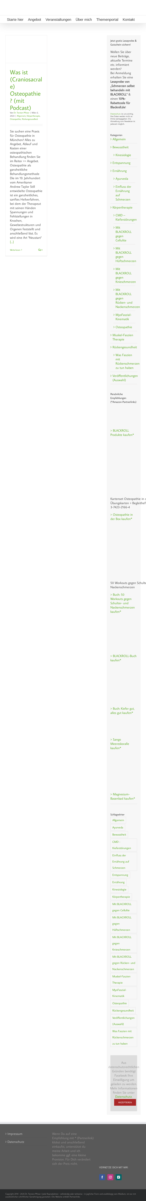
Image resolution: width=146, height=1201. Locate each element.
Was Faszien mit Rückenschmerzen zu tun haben (125, 361)
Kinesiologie (123, 155)
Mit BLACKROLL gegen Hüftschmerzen (125, 254)
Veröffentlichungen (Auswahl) (124, 378)
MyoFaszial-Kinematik (123, 317)
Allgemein (21, 115)
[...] (12, 242)
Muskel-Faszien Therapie (123, 337)
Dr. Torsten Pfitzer (21, 112)
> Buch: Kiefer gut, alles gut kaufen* (122, 710)
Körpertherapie (33, 115)
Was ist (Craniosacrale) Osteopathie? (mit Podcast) (26, 89)
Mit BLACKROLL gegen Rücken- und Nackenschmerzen (125, 298)
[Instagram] (110, 1177)
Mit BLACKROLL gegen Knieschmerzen (125, 275)
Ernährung (120, 171)
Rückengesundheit (30, 119)
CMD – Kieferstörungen (125, 217)
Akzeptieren (125, 1102)
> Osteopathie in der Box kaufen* (121, 517)
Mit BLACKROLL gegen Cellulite (124, 233)
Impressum (14, 1134)
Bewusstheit (121, 147)
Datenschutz (115, 114)
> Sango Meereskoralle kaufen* (119, 743)
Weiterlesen (15, 250)
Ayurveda (122, 179)
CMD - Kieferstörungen (121, 845)
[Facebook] (102, 1177)
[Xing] (119, 1177)
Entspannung (121, 163)
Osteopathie (15, 119)
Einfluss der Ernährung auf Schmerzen (123, 193)
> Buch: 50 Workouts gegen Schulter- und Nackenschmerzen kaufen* (122, 603)
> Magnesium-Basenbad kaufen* (122, 796)
